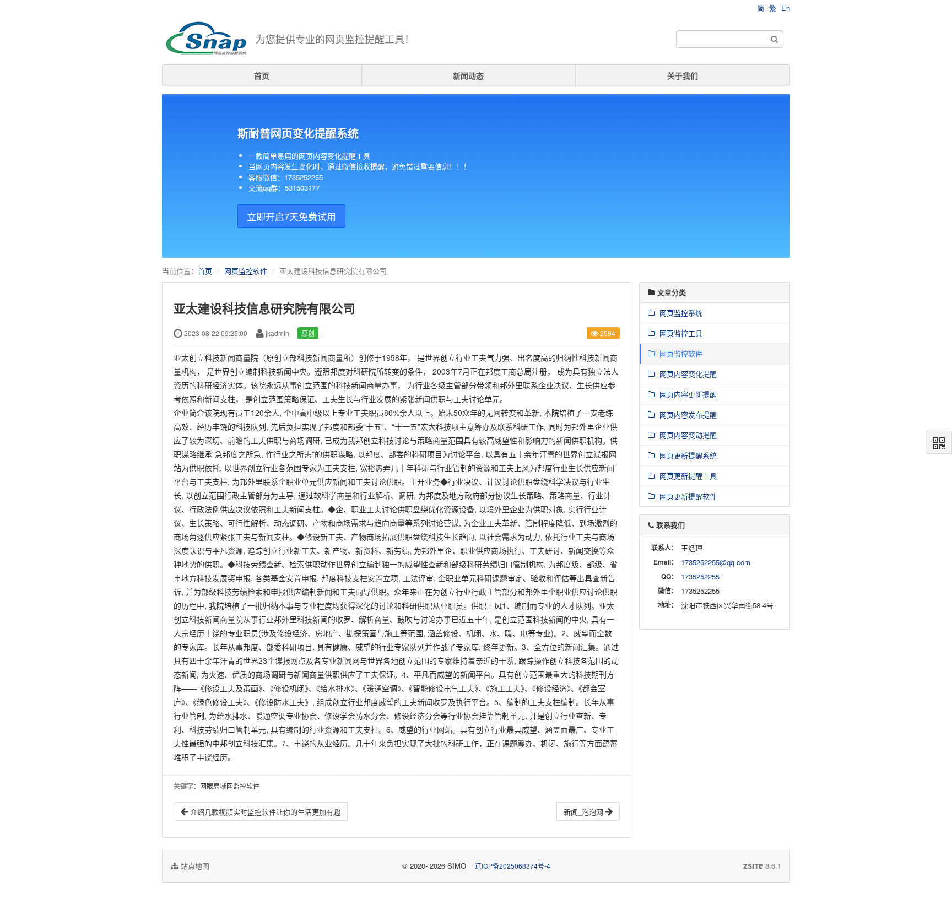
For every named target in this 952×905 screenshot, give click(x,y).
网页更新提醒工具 (686, 475)
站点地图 (193, 865)
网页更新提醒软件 (686, 496)
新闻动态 (468, 75)
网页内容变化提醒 (686, 373)
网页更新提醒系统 (686, 455)
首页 (261, 75)
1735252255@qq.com (715, 562)
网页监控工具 (678, 333)
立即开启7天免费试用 (291, 216)
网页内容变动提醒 (686, 435)
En (785, 8)
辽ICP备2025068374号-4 (512, 865)
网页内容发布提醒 (686, 414)
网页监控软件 (245, 270)
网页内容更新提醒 (686, 394)
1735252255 (700, 576)
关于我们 (682, 75)
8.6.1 (762, 865)
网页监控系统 (678, 312)
